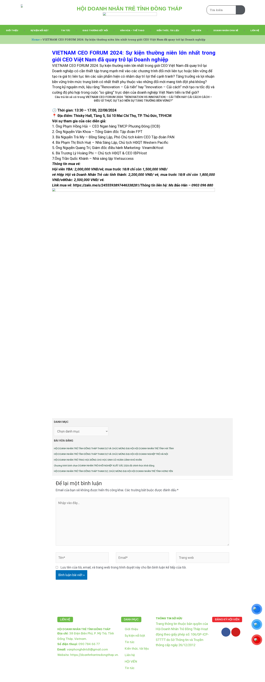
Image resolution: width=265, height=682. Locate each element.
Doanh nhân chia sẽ (225, 30)
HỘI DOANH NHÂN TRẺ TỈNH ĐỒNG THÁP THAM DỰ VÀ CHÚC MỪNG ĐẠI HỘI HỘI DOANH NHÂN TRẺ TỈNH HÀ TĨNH (114, 448)
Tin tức (65, 30)
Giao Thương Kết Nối (95, 30)
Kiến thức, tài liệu (168, 30)
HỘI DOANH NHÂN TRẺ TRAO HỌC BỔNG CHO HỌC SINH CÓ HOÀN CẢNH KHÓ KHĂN (98, 459)
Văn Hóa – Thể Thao (132, 30)
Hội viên (196, 30)
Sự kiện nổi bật (39, 30)
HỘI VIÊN (131, 661)
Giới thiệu (12, 30)
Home (36, 39)
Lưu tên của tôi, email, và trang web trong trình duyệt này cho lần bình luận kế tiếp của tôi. (123, 567)
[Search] (240, 10)
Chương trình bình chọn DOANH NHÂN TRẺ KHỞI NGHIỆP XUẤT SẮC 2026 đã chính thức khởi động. (104, 465)
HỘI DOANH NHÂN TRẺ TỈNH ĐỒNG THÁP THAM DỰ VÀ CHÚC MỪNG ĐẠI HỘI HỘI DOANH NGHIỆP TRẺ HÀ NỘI (111, 454)
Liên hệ (254, 30)
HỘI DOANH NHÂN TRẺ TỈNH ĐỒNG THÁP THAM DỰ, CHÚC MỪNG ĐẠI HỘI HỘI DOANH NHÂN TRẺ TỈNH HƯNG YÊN (113, 471)
